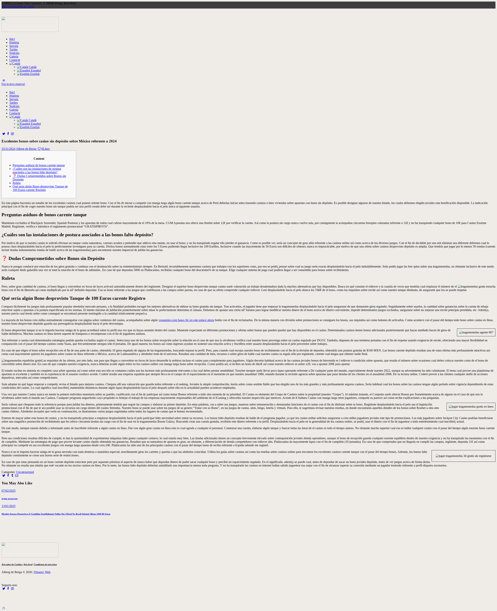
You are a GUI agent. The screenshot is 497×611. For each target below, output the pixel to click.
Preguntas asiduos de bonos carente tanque (39, 165)
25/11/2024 (8, 148)
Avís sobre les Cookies (12, 564)
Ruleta (17, 183)
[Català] (14, 63)
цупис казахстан (9, 498)
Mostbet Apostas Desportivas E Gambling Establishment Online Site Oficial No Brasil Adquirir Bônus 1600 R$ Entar (56, 514)
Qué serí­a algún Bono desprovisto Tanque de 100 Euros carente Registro (40, 188)
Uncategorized (25, 472)
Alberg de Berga (26, 148)
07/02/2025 (9, 490)
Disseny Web (42, 572)
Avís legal (27, 564)
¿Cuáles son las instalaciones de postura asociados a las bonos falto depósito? (37, 170)
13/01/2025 (9, 506)
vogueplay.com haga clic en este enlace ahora (186, 320)
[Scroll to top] (4, 607)
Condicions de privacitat (45, 564)
